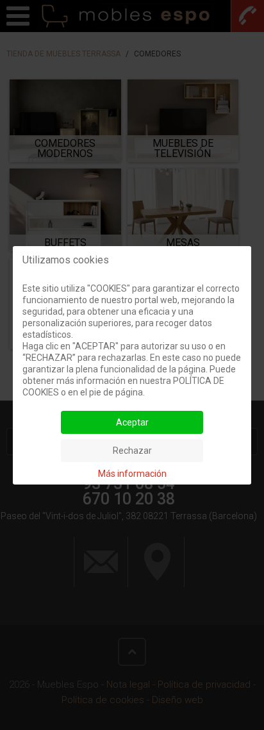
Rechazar (132, 450)
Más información (132, 474)
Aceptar (132, 422)
